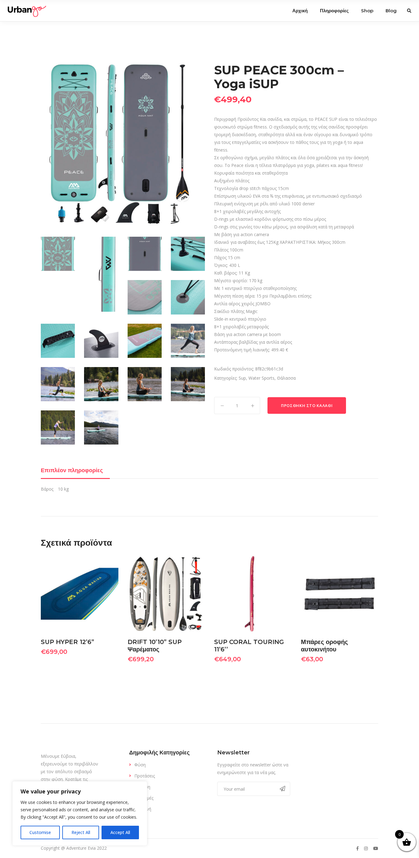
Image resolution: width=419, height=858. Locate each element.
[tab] (75, 470)
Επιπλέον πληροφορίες (72, 470)
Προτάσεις (144, 776)
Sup (242, 378)
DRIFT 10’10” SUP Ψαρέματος (155, 645)
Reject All (80, 832)
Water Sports (261, 378)
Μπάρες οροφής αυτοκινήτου (324, 645)
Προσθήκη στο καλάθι (307, 405)
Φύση (140, 765)
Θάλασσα (286, 378)
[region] (79, 813)
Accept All (120, 832)
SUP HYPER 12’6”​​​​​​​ (67, 642)
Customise (40, 832)
